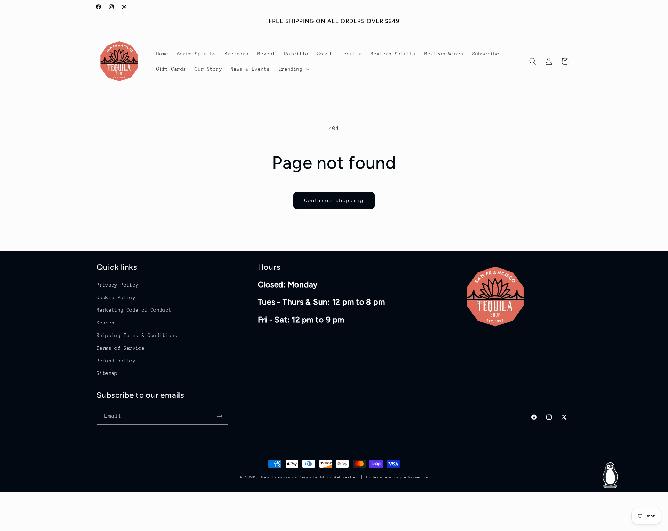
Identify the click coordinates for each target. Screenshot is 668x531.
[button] (293, 69)
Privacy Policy (118, 284)
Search (106, 322)
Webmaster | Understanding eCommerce (381, 477)
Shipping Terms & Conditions (137, 335)
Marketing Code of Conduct (134, 310)
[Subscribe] (220, 416)
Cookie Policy (116, 297)
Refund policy (116, 360)
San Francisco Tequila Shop (296, 477)
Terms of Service (121, 348)
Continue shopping (334, 200)
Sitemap (107, 373)
